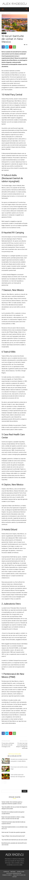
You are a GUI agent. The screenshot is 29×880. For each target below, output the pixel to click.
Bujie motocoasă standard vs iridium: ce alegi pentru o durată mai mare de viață (13, 817)
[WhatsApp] (14, 47)
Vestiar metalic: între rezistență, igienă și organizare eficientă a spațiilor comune (12, 802)
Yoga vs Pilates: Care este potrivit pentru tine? (13, 836)
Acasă (3, 13)
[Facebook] (3, 47)
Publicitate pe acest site (19, 875)
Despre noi (6, 871)
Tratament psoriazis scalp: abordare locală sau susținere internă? (13, 822)
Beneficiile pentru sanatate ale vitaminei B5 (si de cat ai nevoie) (14, 843)
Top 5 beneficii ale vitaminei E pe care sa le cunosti (14, 839)
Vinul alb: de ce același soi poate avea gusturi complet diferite (13, 812)
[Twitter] (7, 47)
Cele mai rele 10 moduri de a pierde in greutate (13, 832)
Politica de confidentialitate (13, 873)
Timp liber (8, 13)
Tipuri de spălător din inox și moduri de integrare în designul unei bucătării (14, 807)
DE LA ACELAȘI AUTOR (14, 756)
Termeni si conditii (7, 875)
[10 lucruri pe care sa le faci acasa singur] (6, 769)
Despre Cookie (20, 871)
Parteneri (12, 871)
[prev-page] (3, 782)
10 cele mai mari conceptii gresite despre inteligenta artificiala (21, 745)
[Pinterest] (10, 47)
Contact (14, 876)
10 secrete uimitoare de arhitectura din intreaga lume (8, 744)
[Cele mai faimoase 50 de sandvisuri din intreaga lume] (6, 776)
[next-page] (5, 782)
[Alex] (14, 4)
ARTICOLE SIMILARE (14, 754)
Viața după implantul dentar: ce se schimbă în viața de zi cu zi (14, 827)
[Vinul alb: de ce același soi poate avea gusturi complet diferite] (6, 761)
